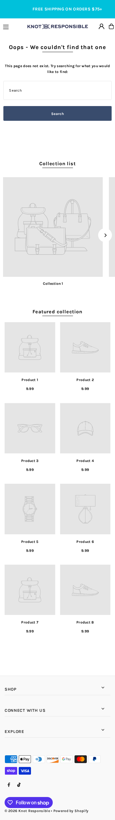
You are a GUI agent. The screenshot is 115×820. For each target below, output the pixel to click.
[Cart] (111, 26)
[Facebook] (9, 785)
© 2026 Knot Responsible (27, 811)
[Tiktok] (19, 785)
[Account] (101, 26)
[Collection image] (53, 227)
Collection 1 (53, 283)
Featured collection (57, 312)
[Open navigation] (12, 26)
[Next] (105, 235)
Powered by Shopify (70, 811)
